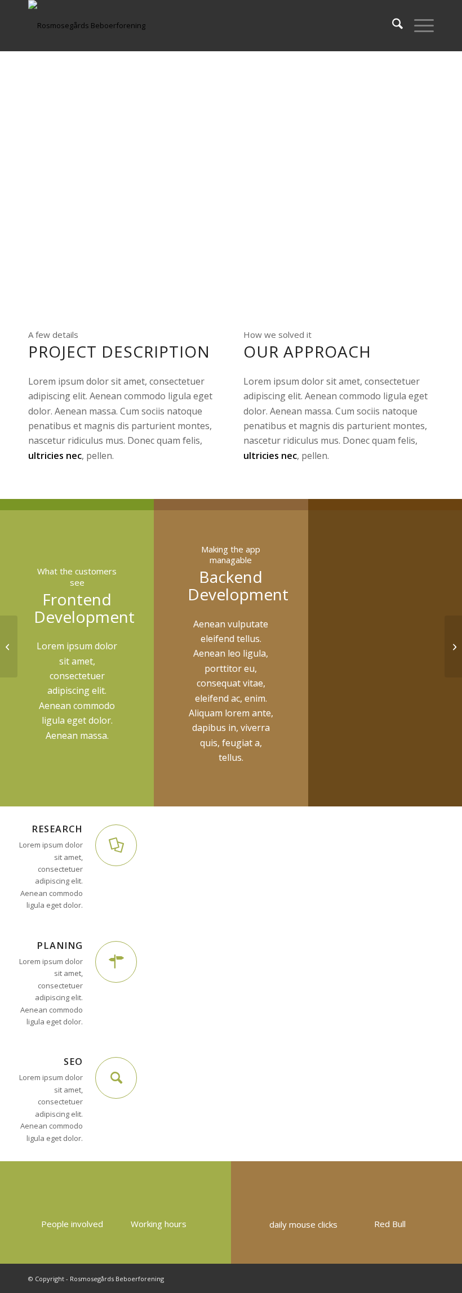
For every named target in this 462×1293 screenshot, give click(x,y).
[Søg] (392, 25)
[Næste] (437, 587)
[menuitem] (392, 25)
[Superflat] (453, 646)
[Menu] (418, 25)
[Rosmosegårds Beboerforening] (86, 25)
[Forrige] (333, 587)
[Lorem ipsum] (8, 646)
